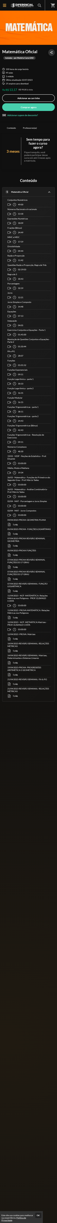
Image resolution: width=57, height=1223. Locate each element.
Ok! (38, 1215)
